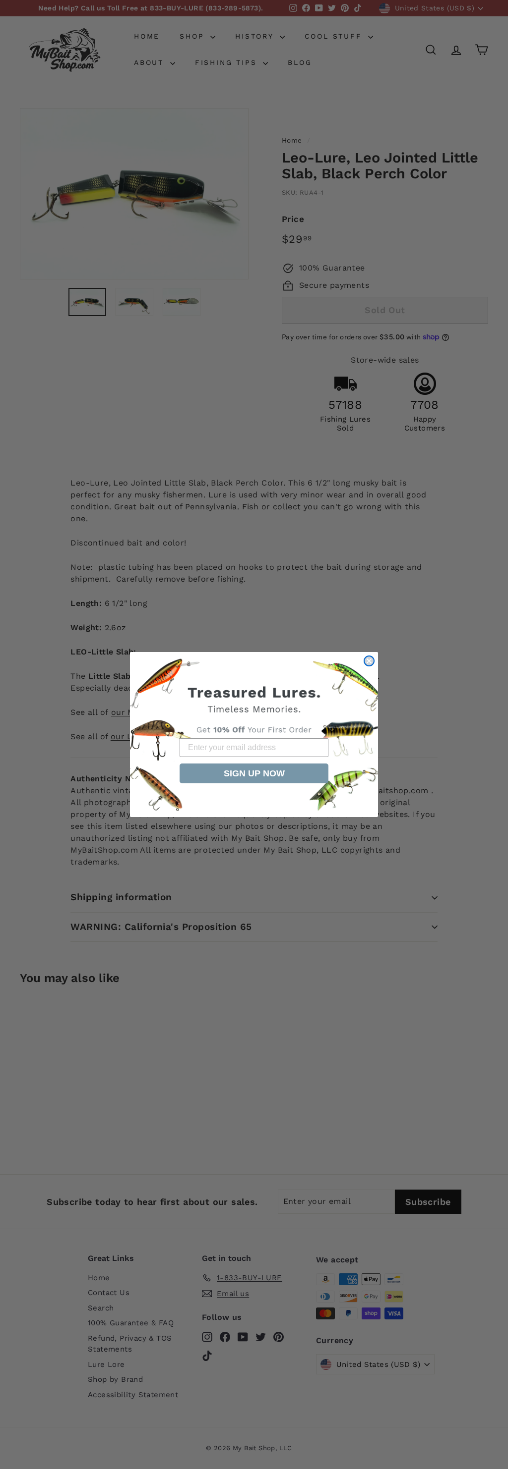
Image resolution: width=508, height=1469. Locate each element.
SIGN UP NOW (254, 773)
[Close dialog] (369, 661)
